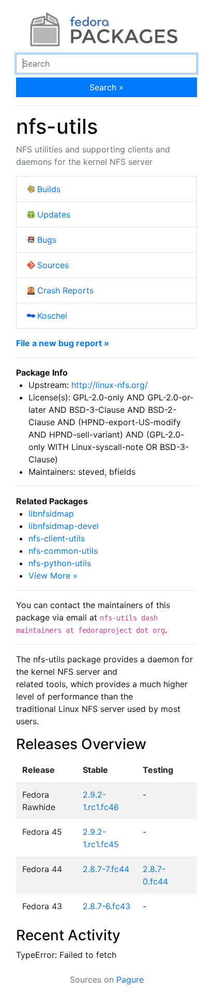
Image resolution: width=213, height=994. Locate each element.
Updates (53, 214)
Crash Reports (65, 290)
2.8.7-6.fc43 (106, 906)
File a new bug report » (62, 343)
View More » (53, 575)
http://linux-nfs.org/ (109, 385)
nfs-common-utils (63, 551)
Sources (53, 265)
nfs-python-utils (59, 563)
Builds (48, 189)
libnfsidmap (51, 513)
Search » (106, 87)
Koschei (52, 315)
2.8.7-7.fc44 (106, 869)
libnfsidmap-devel (63, 526)
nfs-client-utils (56, 538)
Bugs (46, 240)
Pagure (130, 979)
